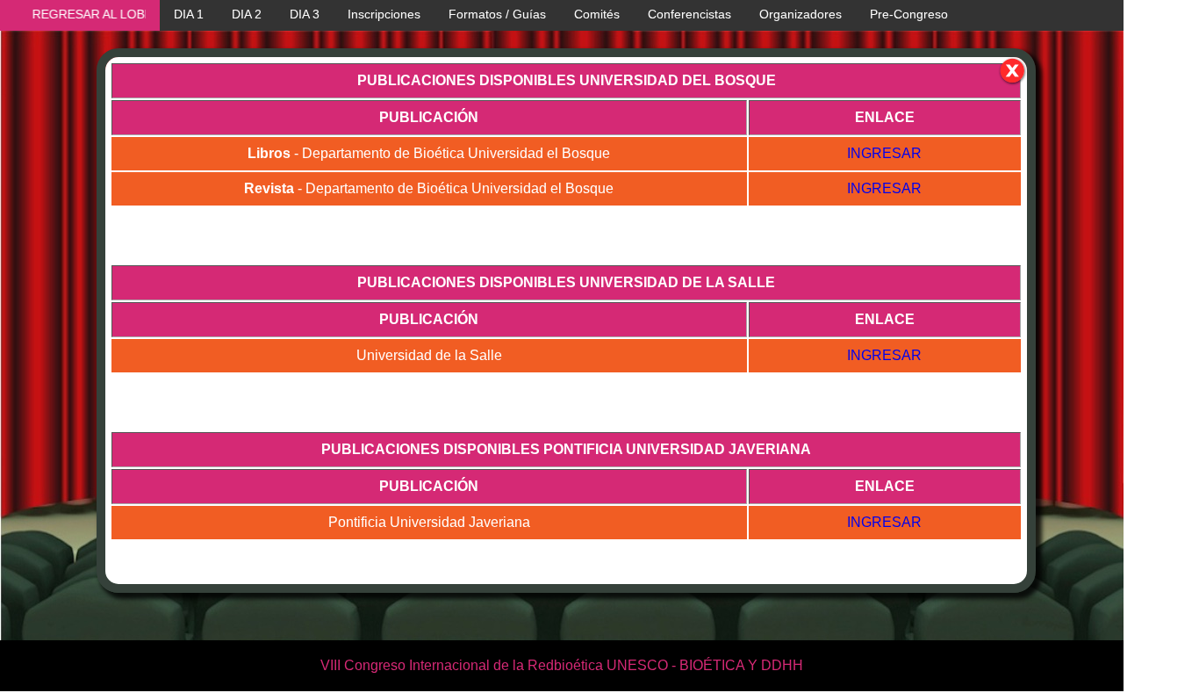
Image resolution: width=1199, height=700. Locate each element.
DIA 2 (247, 14)
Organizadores (800, 14)
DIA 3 (304, 14)
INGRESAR (884, 153)
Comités (597, 14)
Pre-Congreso (909, 14)
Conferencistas (689, 14)
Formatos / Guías (497, 14)
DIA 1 (189, 14)
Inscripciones (384, 14)
